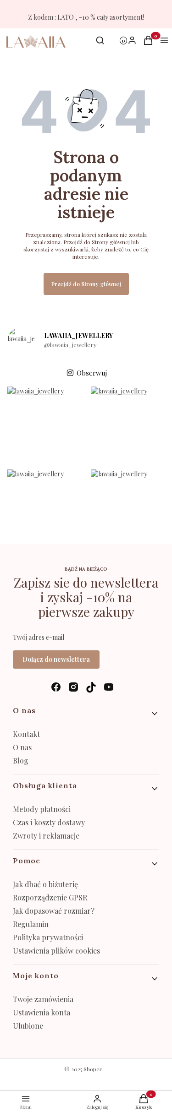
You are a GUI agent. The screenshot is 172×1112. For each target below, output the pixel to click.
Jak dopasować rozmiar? (53, 911)
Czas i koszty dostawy (49, 822)
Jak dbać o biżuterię (45, 884)
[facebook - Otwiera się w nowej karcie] (55, 687)
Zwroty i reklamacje (46, 835)
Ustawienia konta (41, 1012)
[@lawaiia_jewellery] (21, 340)
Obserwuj (92, 372)
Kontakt (26, 734)
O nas (22, 747)
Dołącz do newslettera (56, 659)
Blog (20, 760)
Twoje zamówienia (43, 999)
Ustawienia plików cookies (57, 950)
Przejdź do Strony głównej (86, 284)
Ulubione (28, 1025)
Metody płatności (42, 809)
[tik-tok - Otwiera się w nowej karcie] (91, 687)
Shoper (92, 1069)
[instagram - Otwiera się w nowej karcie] (73, 687)
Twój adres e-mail (38, 637)
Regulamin (31, 924)
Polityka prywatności (48, 937)
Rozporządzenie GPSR (50, 897)
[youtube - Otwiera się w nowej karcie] (108, 687)
